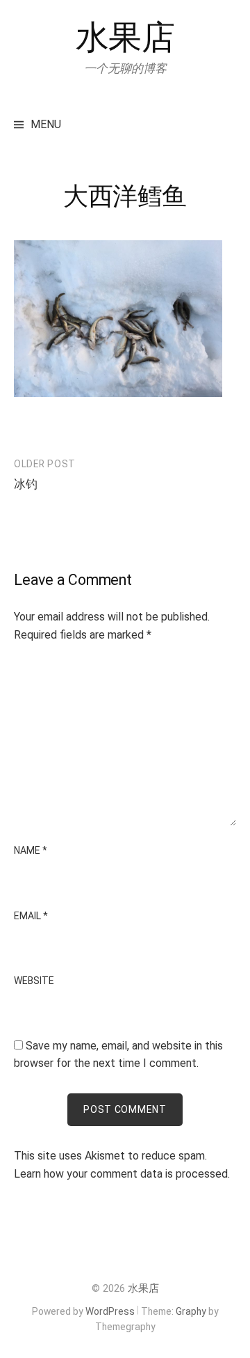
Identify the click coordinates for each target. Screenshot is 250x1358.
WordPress (110, 1311)
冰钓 (26, 484)
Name (30, 850)
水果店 (125, 37)
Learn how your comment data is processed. (122, 1173)
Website (34, 980)
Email (31, 915)
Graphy (191, 1311)
